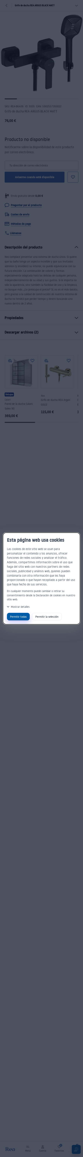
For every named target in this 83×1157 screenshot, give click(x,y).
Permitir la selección (46, 616)
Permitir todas (18, 616)
